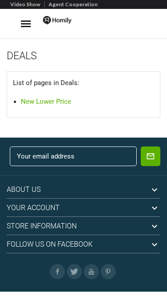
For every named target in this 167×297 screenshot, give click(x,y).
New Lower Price (46, 102)
